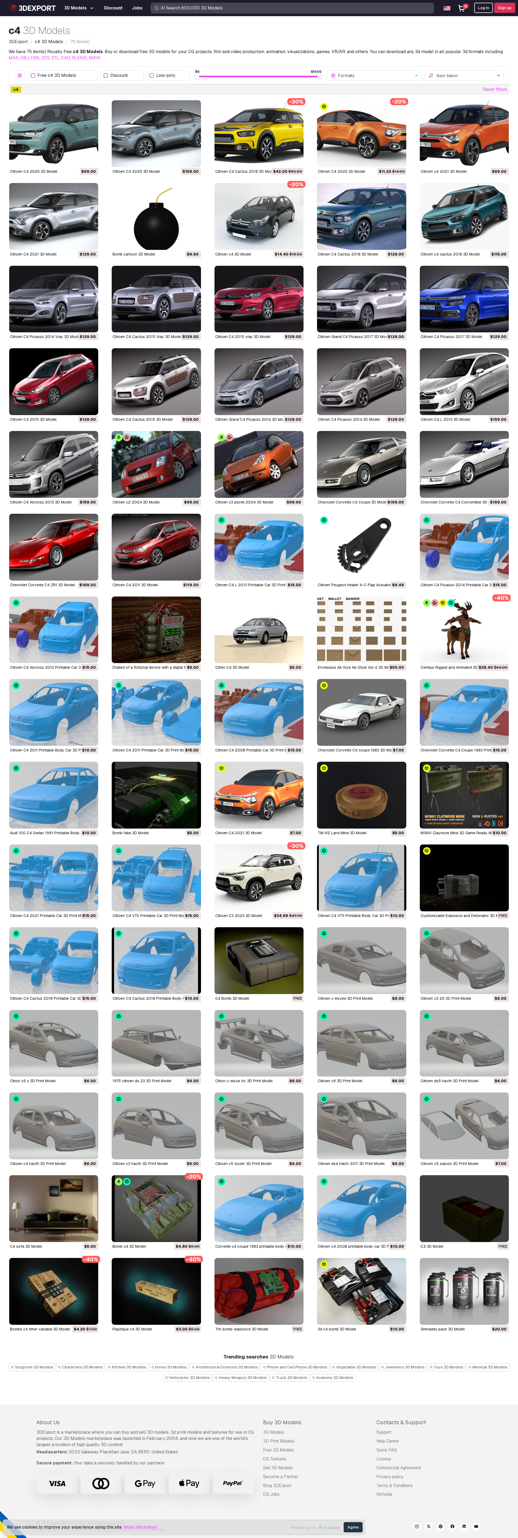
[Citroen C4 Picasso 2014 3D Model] (361, 381)
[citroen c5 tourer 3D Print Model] (259, 1125)
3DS (45, 58)
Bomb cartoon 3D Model (134, 254)
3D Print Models (278, 1441)
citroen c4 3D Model (233, 254)
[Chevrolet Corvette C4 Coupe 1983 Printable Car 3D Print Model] (464, 712)
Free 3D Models (278, 1450)
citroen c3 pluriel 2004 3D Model (244, 502)
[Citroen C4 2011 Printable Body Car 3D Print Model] (53, 712)
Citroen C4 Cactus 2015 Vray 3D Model (147, 336)
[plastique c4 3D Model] (156, 1291)
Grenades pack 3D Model (443, 1329)
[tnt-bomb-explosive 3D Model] (259, 1291)
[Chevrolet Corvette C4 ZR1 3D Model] (53, 547)
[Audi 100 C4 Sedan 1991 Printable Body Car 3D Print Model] (53, 795)
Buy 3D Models (282, 1422)
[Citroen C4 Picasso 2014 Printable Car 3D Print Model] (464, 547)
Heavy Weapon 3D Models (242, 1377)
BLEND (79, 58)
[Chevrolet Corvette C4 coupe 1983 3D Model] (361, 712)
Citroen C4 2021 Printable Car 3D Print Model (49, 915)
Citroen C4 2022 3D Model (341, 171)
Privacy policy (389, 1477)
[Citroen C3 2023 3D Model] (259, 877)
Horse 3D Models (170, 1367)
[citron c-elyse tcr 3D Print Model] (259, 1043)
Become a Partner (280, 1477)
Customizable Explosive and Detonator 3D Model (463, 915)
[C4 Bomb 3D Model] (259, 960)
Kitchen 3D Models (128, 1367)
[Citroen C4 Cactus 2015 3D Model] (156, 381)
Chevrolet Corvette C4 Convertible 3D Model (460, 502)
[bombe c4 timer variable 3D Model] (53, 1291)
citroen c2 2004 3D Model (136, 502)
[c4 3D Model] (464, 1208)
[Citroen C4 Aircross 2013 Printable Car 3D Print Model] (53, 629)
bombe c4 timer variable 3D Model (40, 1329)
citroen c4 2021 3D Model (443, 171)
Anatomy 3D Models (334, 1377)
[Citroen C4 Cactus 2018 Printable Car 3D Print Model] (53, 960)
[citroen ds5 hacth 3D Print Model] (464, 1043)
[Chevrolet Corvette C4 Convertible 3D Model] (464, 464)
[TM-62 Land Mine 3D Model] (361, 795)
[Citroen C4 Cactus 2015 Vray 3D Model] (156, 299)
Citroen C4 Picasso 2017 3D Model (451, 336)
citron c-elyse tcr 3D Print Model (243, 1080)
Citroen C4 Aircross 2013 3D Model (40, 502)
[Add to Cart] (79, 159)
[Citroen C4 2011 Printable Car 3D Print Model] (156, 712)
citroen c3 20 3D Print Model (446, 998)
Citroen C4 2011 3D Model (135, 584)
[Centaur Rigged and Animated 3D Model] (464, 629)
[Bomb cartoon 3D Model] (156, 216)
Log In (483, 7)
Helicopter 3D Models (189, 1377)
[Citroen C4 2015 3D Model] (53, 381)
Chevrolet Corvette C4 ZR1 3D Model (42, 584)
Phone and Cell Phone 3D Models (296, 1367)
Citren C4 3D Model (232, 667)
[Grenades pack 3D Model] (464, 1291)
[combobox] (378, 75)
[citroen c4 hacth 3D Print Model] (53, 1125)
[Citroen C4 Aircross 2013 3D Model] (53, 464)
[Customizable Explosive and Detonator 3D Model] (464, 877)
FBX (35, 58)
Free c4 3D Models (57, 75)
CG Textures (275, 1459)
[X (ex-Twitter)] (428, 1527)
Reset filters (495, 89)
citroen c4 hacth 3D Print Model (38, 1163)
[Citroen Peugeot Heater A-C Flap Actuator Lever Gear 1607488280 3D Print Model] (361, 547)
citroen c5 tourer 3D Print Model (243, 1163)
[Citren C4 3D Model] (259, 629)
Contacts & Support (401, 1422)
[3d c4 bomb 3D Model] (361, 1291)
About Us (48, 1422)
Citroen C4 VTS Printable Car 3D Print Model (151, 915)
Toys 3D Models (448, 1367)
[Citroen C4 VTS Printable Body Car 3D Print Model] (361, 877)
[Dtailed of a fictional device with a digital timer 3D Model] (156, 629)
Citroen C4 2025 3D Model (33, 171)
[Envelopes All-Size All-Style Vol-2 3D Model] (361, 629)
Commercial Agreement (398, 1468)
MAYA (95, 58)
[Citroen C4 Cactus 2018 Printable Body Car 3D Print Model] (156, 960)
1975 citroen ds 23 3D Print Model (142, 1080)
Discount (119, 75)
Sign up (505, 7)
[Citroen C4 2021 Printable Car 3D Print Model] (53, 877)
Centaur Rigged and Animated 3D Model (455, 667)
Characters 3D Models (82, 1367)
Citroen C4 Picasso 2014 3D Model (349, 419)
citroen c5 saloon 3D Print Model (449, 1163)
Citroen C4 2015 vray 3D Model (242, 336)
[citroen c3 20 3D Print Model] (464, 960)
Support (383, 1432)
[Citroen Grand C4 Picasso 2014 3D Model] (259, 381)
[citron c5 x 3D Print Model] (53, 1043)
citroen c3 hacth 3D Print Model (140, 1163)
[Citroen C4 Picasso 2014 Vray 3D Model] (53, 299)
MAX (13, 58)
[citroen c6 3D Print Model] (361, 1043)
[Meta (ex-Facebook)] (452, 1527)
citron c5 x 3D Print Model (33, 1080)
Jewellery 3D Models (404, 1367)
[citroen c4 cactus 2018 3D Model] (464, 216)
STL (55, 58)
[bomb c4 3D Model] (156, 1208)
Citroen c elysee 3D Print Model (345, 998)
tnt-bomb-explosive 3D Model (241, 1329)
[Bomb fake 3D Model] (156, 795)
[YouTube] (476, 1527)
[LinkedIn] (464, 1527)
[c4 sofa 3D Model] (53, 1208)
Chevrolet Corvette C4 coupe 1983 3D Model (357, 750)
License (383, 1459)
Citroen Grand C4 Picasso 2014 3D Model (251, 419)
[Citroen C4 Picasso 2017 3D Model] (464, 299)
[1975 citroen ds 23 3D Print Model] (156, 1043)
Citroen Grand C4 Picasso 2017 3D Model (354, 336)
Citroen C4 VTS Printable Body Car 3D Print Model (361, 915)
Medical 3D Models (489, 1367)
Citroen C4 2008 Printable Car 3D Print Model (255, 750)
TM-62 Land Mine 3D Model (342, 832)
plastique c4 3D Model (132, 1329)
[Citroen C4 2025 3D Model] (53, 133)
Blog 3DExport (277, 1485)
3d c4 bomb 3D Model (337, 1329)
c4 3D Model (432, 1246)
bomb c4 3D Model (129, 1246)
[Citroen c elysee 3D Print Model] (361, 960)
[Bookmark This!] (90, 159)
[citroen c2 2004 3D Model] (156, 464)
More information (140, 1527)
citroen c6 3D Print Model (340, 1080)
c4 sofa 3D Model (26, 1246)
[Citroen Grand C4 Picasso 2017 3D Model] (361, 299)
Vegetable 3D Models (355, 1367)
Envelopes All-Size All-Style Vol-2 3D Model (356, 667)
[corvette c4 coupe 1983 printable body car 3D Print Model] (259, 1208)
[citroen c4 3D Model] (259, 216)
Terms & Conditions (394, 1485)
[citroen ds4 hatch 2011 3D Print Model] (361, 1125)
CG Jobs (271, 1494)
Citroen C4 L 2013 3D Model (445, 419)
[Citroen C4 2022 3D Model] (361, 133)
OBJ (24, 58)
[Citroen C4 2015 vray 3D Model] (259, 299)
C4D (65, 58)
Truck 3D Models (291, 1377)
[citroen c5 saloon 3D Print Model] (464, 1125)
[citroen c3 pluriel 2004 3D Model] (259, 464)
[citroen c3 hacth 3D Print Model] (156, 1125)
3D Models (273, 1432)
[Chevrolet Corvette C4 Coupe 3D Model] (361, 464)
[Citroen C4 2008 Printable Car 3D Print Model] (259, 712)
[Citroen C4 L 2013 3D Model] (464, 381)
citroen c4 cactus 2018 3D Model (450, 254)
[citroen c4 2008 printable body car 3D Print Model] (361, 1208)
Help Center (387, 1441)
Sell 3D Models (278, 1468)
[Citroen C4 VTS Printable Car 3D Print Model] (156, 877)
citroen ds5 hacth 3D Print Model (449, 1080)
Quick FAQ (386, 1450)
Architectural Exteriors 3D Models (226, 1367)
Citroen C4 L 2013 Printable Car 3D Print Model (256, 584)
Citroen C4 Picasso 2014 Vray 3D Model (45, 336)
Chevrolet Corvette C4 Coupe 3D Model (353, 502)
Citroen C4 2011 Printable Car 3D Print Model (151, 750)
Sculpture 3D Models (33, 1367)
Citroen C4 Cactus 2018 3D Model (245, 171)
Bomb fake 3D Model (131, 832)
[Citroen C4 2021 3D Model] (53, 216)
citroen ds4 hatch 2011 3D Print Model (351, 1163)
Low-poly (165, 75)
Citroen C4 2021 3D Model (33, 254)
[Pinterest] (440, 1527)
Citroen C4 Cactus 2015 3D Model (143, 419)
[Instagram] (416, 1527)
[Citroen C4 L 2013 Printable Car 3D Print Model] (259, 547)
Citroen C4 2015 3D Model (33, 419)
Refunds (384, 1494)
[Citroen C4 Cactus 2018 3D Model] (259, 133)
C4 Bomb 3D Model (232, 998)
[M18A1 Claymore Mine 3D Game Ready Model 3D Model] (464, 795)
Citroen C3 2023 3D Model (238, 915)
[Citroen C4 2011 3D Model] (156, 547)
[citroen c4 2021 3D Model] (464, 133)
